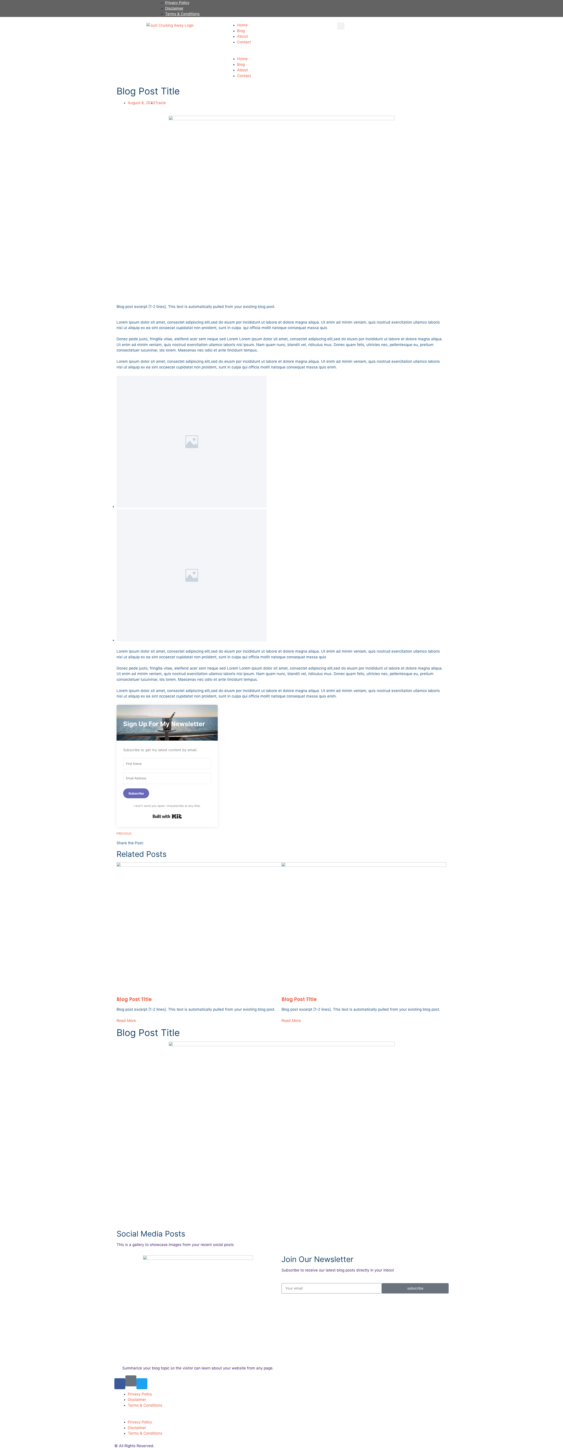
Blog (241, 31)
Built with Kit (167, 816)
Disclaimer (174, 8)
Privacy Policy (177, 2)
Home (242, 25)
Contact (244, 42)
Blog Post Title (134, 999)
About (242, 36)
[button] (281, 53)
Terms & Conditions (182, 14)
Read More (126, 1020)
